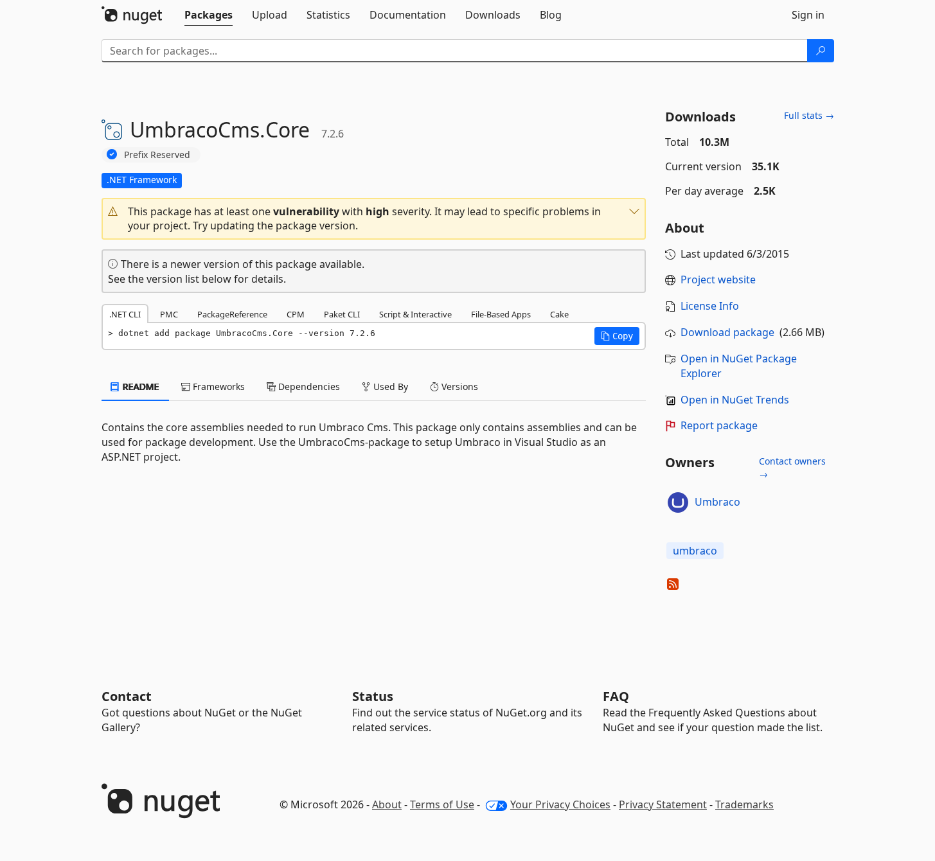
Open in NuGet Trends (735, 400)
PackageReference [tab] (232, 314)
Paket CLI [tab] (342, 314)
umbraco (695, 551)
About (387, 804)
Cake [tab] (559, 314)
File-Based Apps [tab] (501, 314)
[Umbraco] (678, 502)
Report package (719, 425)
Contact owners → (792, 467)
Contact (127, 696)
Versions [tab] (458, 386)
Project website (718, 279)
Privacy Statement (663, 804)
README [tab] (139, 386)
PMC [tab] (169, 314)
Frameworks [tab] (217, 386)
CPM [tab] (296, 314)
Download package (727, 332)
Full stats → (809, 115)
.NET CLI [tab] (125, 314)
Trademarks (744, 804)
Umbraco (717, 502)
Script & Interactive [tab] (415, 314)
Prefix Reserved (157, 154)
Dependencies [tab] (308, 386)
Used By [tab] (389, 386)
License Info (710, 306)
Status (372, 696)
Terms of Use (442, 804)
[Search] (820, 50)
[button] (374, 219)
